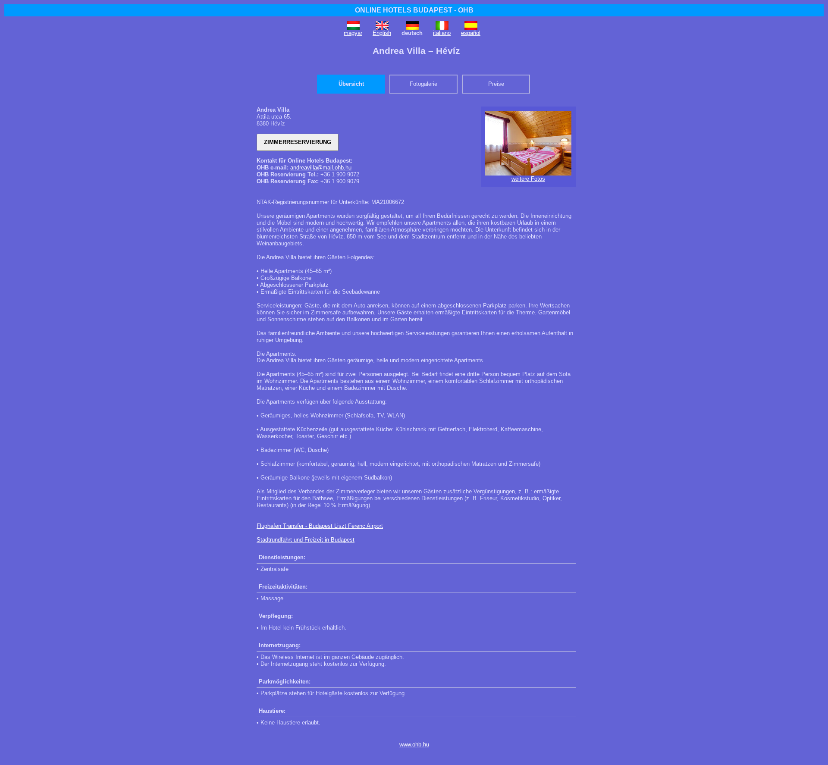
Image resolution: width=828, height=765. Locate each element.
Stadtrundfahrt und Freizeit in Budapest (305, 539)
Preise (496, 84)
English (382, 33)
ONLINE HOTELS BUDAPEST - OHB (414, 10)
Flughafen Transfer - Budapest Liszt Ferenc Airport (320, 526)
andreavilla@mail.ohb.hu (320, 167)
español (470, 33)
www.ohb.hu (414, 744)
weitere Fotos (528, 179)
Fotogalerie (423, 84)
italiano (442, 33)
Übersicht (351, 84)
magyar (353, 33)
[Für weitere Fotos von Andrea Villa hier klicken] (528, 173)
